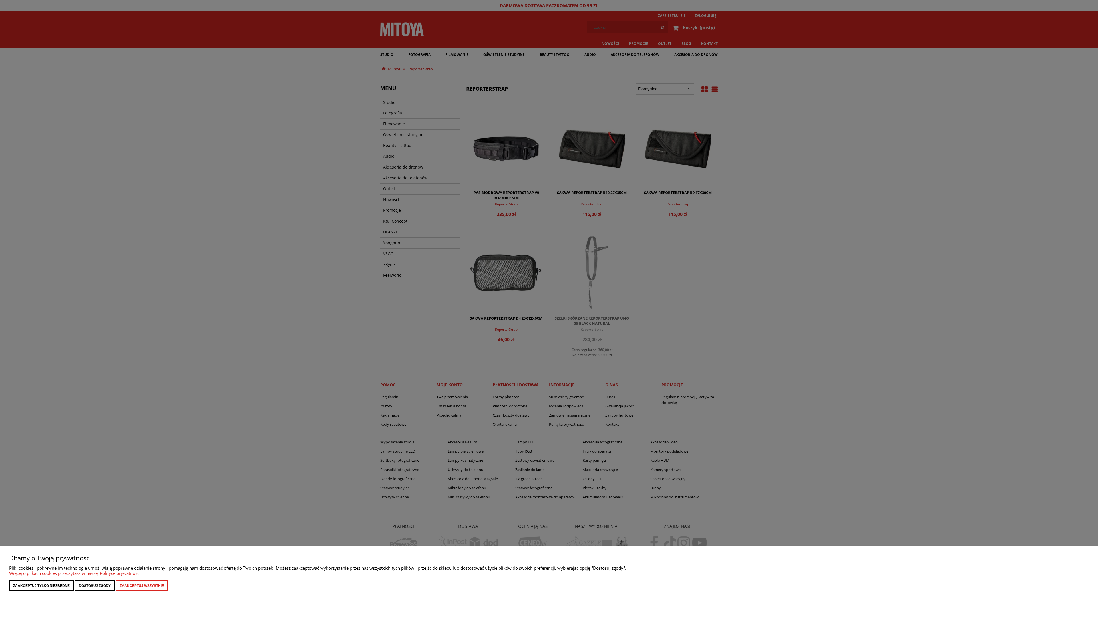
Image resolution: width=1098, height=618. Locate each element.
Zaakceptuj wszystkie (142, 586)
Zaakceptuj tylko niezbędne (41, 586)
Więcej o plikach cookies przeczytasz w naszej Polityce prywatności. (75, 573)
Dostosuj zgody (95, 586)
